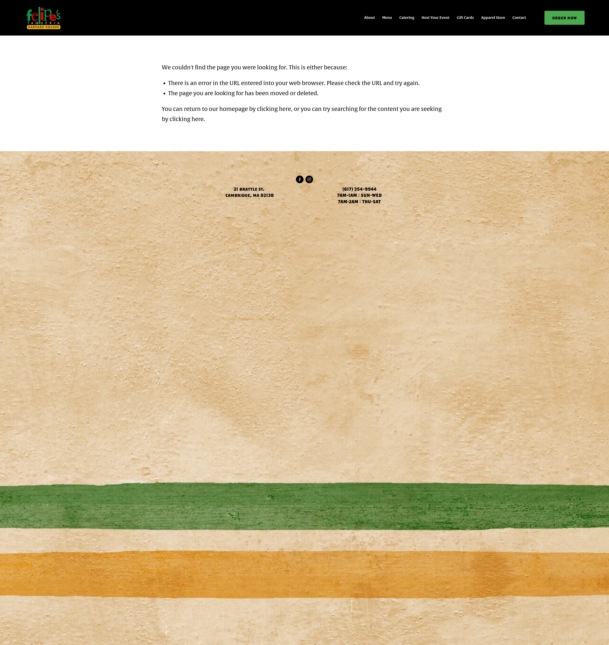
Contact (519, 17)
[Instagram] (309, 179)
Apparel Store (493, 17)
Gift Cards (465, 17)
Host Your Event (435, 17)
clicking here (274, 109)
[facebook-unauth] (300, 179)
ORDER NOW (564, 18)
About (369, 17)
